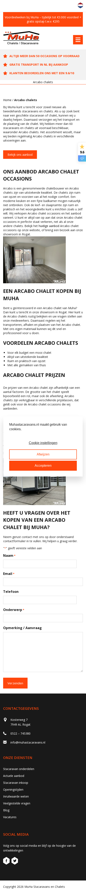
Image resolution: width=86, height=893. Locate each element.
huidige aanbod (49, 226)
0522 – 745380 (20, 733)
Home (7, 100)
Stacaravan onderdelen (18, 769)
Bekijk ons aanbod (20, 155)
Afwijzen (43, 454)
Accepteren (43, 465)
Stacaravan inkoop (15, 783)
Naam (9, 555)
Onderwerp (13, 609)
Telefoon (11, 591)
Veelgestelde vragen (16, 803)
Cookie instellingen (43, 443)
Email (8, 573)
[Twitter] (14, 861)
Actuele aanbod (13, 776)
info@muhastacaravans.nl (27, 742)
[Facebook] (7, 861)
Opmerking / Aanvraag (22, 628)
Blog (6, 810)
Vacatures (9, 817)
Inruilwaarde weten (16, 796)
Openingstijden (13, 789)
